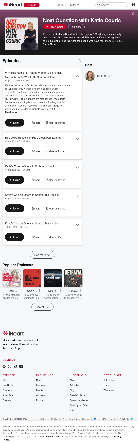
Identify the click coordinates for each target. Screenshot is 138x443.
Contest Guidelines (79, 400)
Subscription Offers (79, 405)
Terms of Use (108, 418)
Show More (49, 44)
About (73, 380)
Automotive (109, 380)
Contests (40, 395)
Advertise (74, 385)
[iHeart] (13, 5)
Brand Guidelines (78, 395)
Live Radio (8, 385)
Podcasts (7, 390)
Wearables (109, 390)
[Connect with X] (9, 367)
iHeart (5, 380)
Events (39, 390)
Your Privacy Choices (79, 418)
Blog (72, 390)
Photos (39, 400)
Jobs (72, 410)
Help (42, 418)
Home (106, 385)
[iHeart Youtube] (21, 367)
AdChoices (125, 418)
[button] (88, 26)
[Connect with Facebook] (4, 367)
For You (60, 5)
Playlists (7, 400)
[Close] (132, 427)
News (39, 380)
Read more (11, 112)
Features (40, 385)
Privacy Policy (57, 418)
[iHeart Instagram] (15, 367)
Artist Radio (8, 395)
